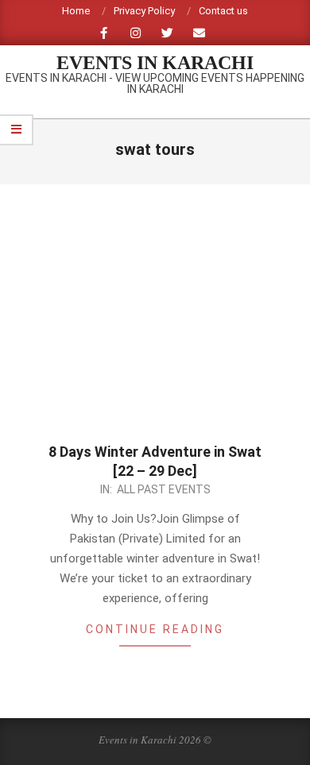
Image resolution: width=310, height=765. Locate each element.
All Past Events (164, 489)
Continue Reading (155, 629)
